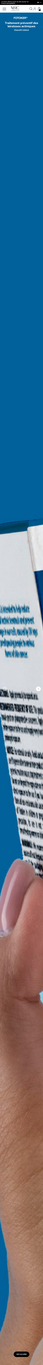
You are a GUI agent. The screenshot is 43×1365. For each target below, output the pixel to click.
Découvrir (21, 1354)
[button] (31, 8)
